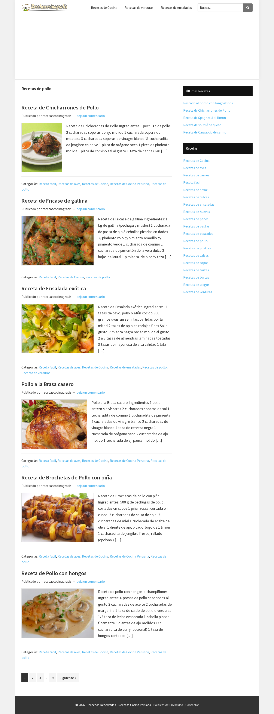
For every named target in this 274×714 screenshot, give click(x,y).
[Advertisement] (137, 47)
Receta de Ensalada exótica (53, 288)
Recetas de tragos (196, 284)
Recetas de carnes (196, 175)
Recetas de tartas (196, 270)
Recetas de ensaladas (125, 367)
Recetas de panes (195, 219)
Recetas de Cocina (95, 184)
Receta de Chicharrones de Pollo (60, 107)
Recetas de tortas (196, 277)
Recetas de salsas (196, 255)
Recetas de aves (69, 184)
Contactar (192, 705)
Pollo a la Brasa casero (47, 384)
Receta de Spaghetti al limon (204, 117)
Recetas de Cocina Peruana (129, 184)
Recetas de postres (197, 248)
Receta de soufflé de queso (202, 125)
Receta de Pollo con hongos (53, 573)
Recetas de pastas (196, 226)
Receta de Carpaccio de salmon (205, 132)
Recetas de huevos (196, 211)
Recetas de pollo (97, 277)
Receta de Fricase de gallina (54, 200)
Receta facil (47, 184)
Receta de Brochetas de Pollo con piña (66, 477)
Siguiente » (68, 678)
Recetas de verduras (35, 373)
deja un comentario (91, 116)
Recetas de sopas (195, 263)
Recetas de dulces (196, 197)
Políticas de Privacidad (168, 705)
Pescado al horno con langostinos (208, 103)
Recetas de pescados (198, 233)
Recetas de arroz (195, 190)
